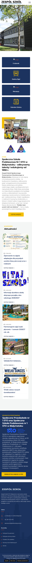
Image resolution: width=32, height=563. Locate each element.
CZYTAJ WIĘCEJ (9, 268)
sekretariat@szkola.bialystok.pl (13, 523)
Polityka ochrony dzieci (9, 536)
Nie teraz (12, 560)
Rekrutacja (16, 91)
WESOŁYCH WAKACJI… (12, 361)
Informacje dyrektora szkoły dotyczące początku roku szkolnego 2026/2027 (14, 295)
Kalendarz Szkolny (16, 107)
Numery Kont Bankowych (10, 542)
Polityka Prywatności (8, 533)
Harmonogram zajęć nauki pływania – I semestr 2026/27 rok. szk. (14, 329)
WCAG (4, 545)
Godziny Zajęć (16, 79)
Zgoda (6, 560)
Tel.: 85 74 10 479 (9, 519)
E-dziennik (16, 63)
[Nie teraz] (30, 558)
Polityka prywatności (22, 560)
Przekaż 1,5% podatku (8, 539)
